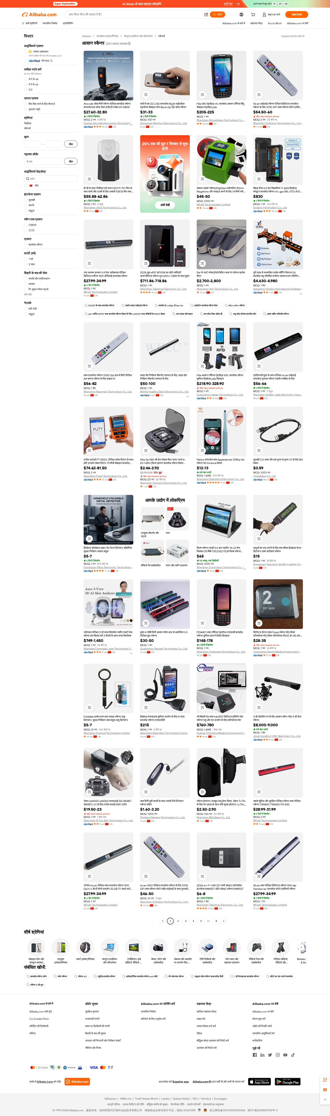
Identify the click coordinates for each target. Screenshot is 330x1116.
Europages (220, 1098)
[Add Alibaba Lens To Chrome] (77, 1081)
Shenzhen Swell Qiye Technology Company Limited (165, 733)
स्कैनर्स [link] (161, 36)
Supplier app (180, 1081)
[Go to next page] (223, 921)
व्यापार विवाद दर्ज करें (206, 1026)
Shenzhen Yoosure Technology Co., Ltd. (163, 482)
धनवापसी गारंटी (92, 1018)
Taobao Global (180, 1098)
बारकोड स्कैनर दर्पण (38, 976)
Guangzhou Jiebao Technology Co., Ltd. (220, 394)
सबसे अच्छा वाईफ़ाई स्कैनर (136, 305)
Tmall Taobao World (146, 1098)
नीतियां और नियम (93, 1047)
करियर (32, 1033)
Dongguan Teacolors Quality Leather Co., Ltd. (278, 564)
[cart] (254, 15)
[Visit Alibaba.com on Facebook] (254, 1055)
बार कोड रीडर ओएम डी (213, 314)
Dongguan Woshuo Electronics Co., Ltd (163, 123)
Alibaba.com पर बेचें (263, 1011)
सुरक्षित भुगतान (92, 1011)
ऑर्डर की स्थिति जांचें (262, 1026)
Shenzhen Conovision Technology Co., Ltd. (221, 567)
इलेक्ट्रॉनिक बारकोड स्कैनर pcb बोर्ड (141, 976)
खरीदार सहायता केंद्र (206, 1011)
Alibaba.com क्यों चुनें (40, 1011)
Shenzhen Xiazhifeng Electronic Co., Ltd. (220, 479)
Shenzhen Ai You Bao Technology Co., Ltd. (108, 820)
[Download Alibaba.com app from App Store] (259, 1081)
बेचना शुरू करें (258, 1018)
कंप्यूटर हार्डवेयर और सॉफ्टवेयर (138, 36)
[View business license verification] (199, 1110)
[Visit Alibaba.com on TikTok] (293, 1055)
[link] (325, 1080)
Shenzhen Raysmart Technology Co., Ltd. (108, 391)
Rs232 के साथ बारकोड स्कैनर (101, 305)
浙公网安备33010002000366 (227, 1110)
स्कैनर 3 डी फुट (37, 984)
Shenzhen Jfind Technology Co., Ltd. (105, 207)
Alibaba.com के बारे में (41, 1003)
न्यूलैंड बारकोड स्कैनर (106, 976)
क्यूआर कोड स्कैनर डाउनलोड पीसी (209, 976)
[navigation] (51, 479)
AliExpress (110, 1098)
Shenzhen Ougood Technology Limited (107, 733)
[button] (206, 14)
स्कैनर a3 (82, 976)
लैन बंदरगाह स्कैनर (176, 976)
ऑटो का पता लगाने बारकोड (281, 976)
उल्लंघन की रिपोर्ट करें (207, 1047)
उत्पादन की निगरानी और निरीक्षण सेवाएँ (103, 1040)
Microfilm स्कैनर (237, 305)
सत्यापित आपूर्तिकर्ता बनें (263, 1033)
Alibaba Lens (45, 1081)
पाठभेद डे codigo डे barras (171, 305)
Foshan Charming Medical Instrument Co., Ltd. (221, 733)
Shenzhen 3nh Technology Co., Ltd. (217, 288)
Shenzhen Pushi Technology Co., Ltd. (105, 476)
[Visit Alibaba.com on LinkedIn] (262, 1055)
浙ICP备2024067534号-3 (262, 1110)
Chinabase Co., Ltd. (264, 476)
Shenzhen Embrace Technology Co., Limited (278, 123)
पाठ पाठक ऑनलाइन (184, 314)
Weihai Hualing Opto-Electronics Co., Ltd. (164, 391)
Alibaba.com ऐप (202, 1081)
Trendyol (206, 1098)
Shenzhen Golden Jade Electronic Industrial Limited (278, 394)
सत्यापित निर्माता (148, 1011)
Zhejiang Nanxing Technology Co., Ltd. (162, 817)
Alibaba (86, 36)
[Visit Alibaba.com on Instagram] (277, 1055)
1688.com (126, 1098)
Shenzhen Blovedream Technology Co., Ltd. (221, 120)
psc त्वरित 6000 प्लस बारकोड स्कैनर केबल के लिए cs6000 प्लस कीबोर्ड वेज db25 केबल (126, 314)
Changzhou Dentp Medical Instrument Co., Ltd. (278, 651)
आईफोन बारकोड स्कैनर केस (206, 305)
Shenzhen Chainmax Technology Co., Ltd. (221, 651)
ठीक (71, 144)
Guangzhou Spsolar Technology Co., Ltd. (164, 648)
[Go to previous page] (162, 921)
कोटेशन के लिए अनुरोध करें (153, 1018)
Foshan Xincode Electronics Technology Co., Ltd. (108, 123)
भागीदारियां (257, 1040)
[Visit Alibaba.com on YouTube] (285, 1055)
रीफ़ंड (199, 1033)
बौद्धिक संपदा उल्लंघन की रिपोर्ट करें (213, 1040)
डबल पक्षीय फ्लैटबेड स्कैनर (278, 314)
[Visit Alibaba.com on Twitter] (270, 1055)
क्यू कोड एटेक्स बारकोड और (244, 314)
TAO (194, 1098)
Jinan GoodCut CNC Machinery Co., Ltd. (277, 736)
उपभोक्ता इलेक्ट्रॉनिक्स (107, 36)
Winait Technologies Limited (213, 204)
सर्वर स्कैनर (62, 976)
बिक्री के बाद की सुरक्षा (95, 1033)
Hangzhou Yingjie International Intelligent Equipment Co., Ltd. (278, 288)
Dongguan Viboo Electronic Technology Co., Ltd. (108, 567)
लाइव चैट (201, 1018)
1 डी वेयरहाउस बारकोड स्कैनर (246, 976)
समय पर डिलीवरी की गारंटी (97, 1026)
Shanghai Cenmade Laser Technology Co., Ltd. (108, 648)
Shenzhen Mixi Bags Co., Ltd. (213, 817)
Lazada (165, 1098)
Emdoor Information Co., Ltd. (270, 207)
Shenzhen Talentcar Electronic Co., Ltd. (163, 288)
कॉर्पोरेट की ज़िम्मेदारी (38, 1026)
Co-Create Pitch (39, 1018)
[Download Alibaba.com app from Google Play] (288, 1081)
